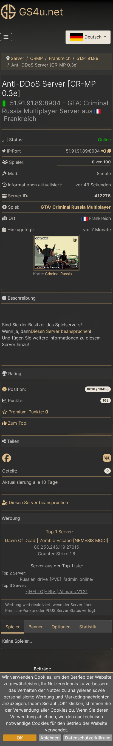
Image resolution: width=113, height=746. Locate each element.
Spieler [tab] (12, 626)
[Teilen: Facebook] (6, 458)
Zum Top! (17, 423)
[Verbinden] (103, 151)
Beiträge (42, 669)
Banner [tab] (36, 626)
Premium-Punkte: (27, 412)
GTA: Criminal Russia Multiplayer (76, 207)
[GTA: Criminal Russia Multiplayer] (37, 207)
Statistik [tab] (87, 626)
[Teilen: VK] (107, 458)
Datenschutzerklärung (88, 738)
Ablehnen (50, 738)
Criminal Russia (58, 273)
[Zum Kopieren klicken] (109, 151)
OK (20, 738)
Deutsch (93, 36)
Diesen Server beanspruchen (60, 331)
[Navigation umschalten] (6, 37)
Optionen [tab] (61, 626)
